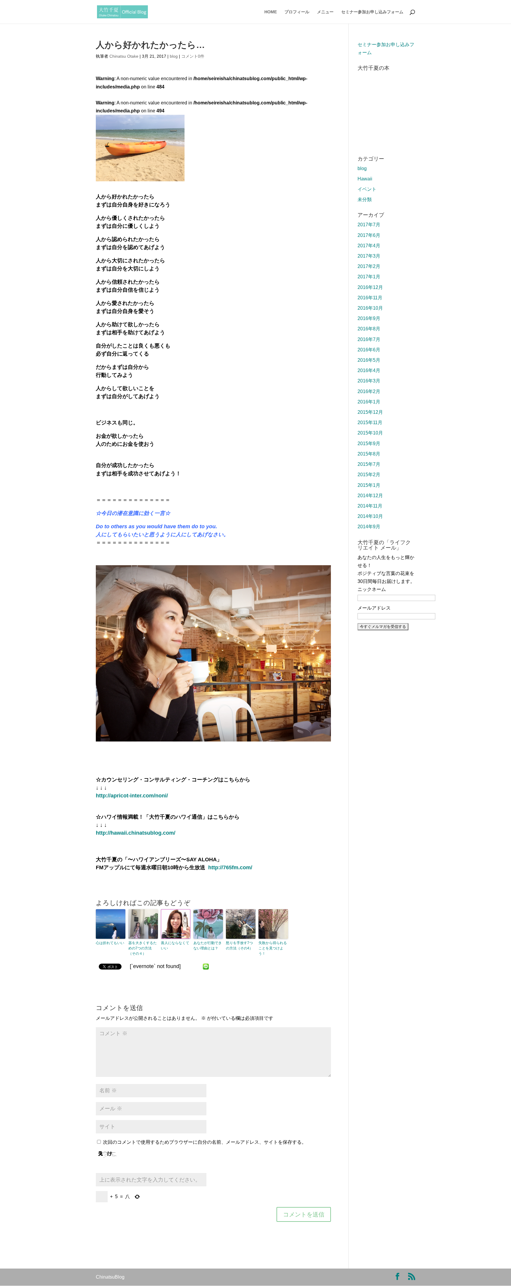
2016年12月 (370, 287)
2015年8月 (369, 453)
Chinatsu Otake (123, 56)
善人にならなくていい (175, 945)
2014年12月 (370, 495)
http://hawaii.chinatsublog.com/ (135, 833)
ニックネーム (372, 589)
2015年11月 (370, 422)
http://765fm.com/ (230, 867)
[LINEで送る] (206, 966)
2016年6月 (369, 349)
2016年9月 (369, 318)
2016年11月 (370, 297)
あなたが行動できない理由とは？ (207, 945)
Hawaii (365, 178)
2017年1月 (369, 276)
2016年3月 (369, 380)
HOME (270, 12)
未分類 (365, 199)
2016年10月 (370, 308)
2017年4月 (369, 245)
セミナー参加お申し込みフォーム (372, 12)
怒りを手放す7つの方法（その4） (239, 945)
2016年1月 (369, 401)
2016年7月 (369, 339)
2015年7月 (369, 464)
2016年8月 (369, 328)
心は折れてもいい (110, 943)
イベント (367, 189)
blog (174, 56)
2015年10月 (370, 432)
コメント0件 (192, 56)
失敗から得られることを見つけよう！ (272, 948)
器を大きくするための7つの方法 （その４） (142, 948)
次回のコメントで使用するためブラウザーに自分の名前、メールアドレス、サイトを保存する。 (204, 1142)
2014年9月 (369, 526)
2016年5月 (369, 360)
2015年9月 (369, 443)
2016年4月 (369, 370)
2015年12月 (370, 412)
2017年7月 (369, 224)
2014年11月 (370, 505)
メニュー (325, 12)
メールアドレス (374, 607)
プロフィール (296, 12)
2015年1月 (369, 485)
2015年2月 (369, 474)
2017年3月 (369, 256)
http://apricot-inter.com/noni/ (132, 796)
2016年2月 (369, 391)
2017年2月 (369, 266)
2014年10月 (370, 516)
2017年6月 (369, 235)
